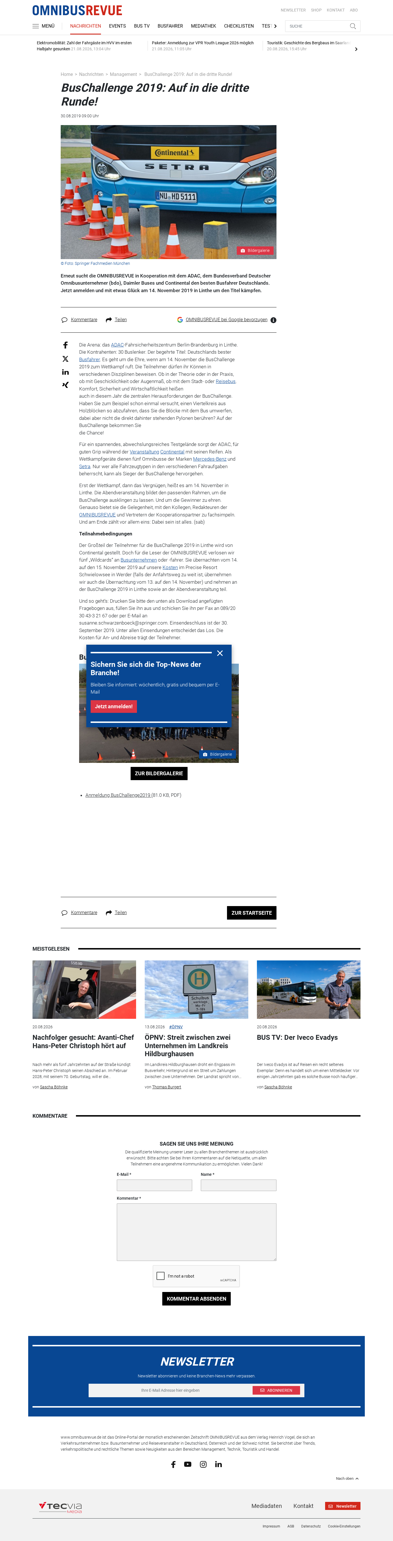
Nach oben (345, 1479)
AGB (290, 1526)
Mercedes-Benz (209, 459)
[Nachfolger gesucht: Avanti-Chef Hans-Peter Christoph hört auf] (84, 989)
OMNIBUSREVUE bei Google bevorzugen (227, 319)
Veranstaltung (144, 452)
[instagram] (203, 1464)
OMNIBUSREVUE (97, 515)
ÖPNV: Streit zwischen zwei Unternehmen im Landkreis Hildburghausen (187, 1045)
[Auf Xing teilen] (65, 384)
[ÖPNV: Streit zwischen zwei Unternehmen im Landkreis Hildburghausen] (196, 989)
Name (206, 1174)
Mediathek (203, 26)
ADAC (117, 345)
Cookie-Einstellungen (344, 1526)
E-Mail (123, 1174)
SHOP (316, 10)
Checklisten (239, 26)
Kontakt (303, 1505)
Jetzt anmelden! (114, 706)
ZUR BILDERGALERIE (159, 773)
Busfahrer (170, 26)
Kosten (170, 567)
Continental (172, 452)
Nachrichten (85, 26)
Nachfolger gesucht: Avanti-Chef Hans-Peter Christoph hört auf (83, 1041)
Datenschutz (311, 1526)
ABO (354, 10)
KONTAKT (336, 10)
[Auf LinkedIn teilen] (65, 372)
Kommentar (127, 1198)
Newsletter (293, 10)
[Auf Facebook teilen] (65, 344)
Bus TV (142, 26)
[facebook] (173, 1464)
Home (67, 74)
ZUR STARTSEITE (252, 913)
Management (123, 74)
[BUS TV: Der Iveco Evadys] (308, 989)
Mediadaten (266, 1505)
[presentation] (356, 49)
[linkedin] (218, 1464)
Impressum (271, 1526)
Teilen (121, 319)
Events (117, 26)
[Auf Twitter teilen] (65, 358)
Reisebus (226, 381)
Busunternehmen (139, 560)
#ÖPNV (176, 1027)
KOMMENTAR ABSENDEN (196, 1299)
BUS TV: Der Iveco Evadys (297, 1037)
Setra (84, 466)
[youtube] (187, 1464)
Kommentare (84, 319)
